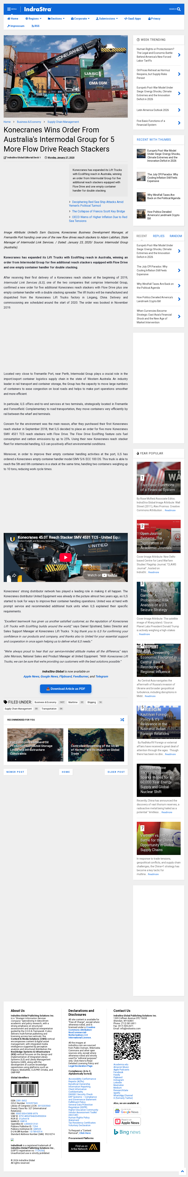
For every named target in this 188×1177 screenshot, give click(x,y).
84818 (23, 1121)
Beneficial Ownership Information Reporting (79, 1085)
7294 (35, 1126)
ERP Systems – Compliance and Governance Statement (82, 1098)
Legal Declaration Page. (80, 1066)
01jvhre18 (24, 1118)
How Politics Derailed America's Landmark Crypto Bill (163, 215)
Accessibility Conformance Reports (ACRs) (82, 1080)
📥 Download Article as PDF (65, 688)
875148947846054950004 (32, 1116)
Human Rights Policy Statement (79, 1119)
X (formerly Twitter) (123, 1098)
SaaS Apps (134, 18)
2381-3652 (21, 1100)
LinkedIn (117, 1082)
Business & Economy (29, 121)
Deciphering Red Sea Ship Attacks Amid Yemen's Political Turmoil (96, 204)
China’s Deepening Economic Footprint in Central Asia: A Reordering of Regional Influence (158, 662)
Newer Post (15, 772)
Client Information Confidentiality (77, 1090)
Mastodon (118, 1085)
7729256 (39, 1150)
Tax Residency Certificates (82, 1123)
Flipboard (65, 676)
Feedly (116, 1075)
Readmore (170, 510)
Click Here (85, 1133)
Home (14, 18)
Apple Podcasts (121, 1069)
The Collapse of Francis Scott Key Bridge (98, 211)
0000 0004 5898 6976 (27, 1113)
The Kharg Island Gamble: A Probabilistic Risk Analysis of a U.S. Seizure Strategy (154, 600)
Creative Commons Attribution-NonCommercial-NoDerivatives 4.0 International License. (81, 1032)
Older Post (116, 772)
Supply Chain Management (63, 121)
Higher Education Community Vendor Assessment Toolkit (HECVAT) (83, 1112)
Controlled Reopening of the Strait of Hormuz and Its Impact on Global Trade (95, 749)
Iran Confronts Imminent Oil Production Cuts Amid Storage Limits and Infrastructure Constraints (31, 747)
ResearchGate (120, 1090)
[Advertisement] (34, 190)
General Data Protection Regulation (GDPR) (80, 1106)
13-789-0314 (36, 1131)
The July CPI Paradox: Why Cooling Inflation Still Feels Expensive (162, 177)
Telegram (101, 676)
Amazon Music (121, 1067)
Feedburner (80, 676)
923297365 (32, 1103)
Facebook (118, 1072)
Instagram (118, 1080)
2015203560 (44, 1106)
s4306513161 (31, 1124)
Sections (56, 18)
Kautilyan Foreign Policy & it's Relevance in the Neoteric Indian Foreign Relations (154, 724)
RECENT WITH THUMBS (154, 139)
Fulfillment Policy (77, 1102)
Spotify (116, 1093)
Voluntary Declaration (79, 1125)
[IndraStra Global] (38, 10)
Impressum (17, 26)
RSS (36, 26)
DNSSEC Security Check (80, 1094)
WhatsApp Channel (123, 1095)
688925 (37, 1129)
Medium (117, 1087)
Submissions (107, 18)
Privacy (155, 18)
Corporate (80, 18)
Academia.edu (120, 1064)
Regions (33, 18)
